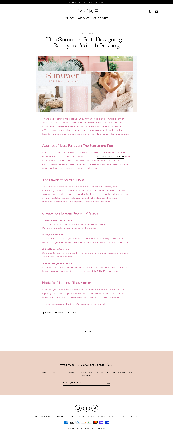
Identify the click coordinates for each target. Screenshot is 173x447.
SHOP (69, 18)
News (87, 332)
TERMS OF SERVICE (128, 416)
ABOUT (83, 18)
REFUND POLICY (75, 416)
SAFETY (91, 416)
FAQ (36, 416)
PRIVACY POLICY (107, 416)
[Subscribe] (108, 383)
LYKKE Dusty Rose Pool (110, 156)
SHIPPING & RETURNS (52, 416)
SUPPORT (100, 18)
